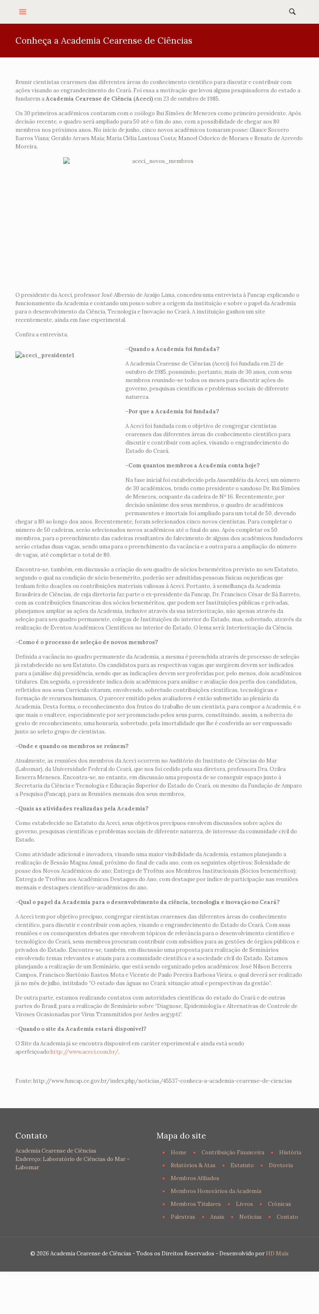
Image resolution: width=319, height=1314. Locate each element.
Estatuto (242, 1165)
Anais (217, 1216)
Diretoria (281, 1165)
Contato (287, 1216)
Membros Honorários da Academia (216, 1191)
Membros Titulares (196, 1204)
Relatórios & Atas (193, 1165)
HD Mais (277, 1253)
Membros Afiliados (195, 1178)
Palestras (183, 1216)
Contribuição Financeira (232, 1152)
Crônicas (279, 1204)
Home (178, 1152)
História (290, 1152)
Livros (244, 1204)
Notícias (250, 1216)
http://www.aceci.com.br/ (84, 1051)
